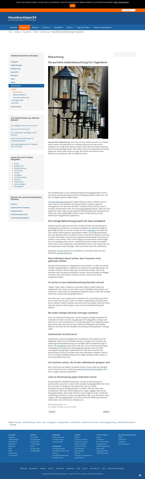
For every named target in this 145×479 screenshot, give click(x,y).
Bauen (99, 437)
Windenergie (34, 449)
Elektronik (121, 442)
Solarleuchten (62, 346)
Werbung (23, 468)
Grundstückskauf (20, 177)
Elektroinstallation (19, 95)
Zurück (52, 412)
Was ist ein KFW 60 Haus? (20, 129)
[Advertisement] (49, 43)
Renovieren (101, 449)
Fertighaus (18, 175)
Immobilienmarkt (58, 449)
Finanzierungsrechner (19, 214)
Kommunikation (124, 444)
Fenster (17, 173)
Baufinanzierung (20, 168)
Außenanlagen (16, 65)
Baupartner (33, 468)
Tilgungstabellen (102, 451)
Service (85, 468)
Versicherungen (19, 184)
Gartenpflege (79, 451)
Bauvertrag (18, 170)
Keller (13, 82)
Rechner (14, 204)
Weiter (106, 412)
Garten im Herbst (80, 444)
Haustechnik (27, 32)
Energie (34, 27)
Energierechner (17, 211)
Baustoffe (14, 72)
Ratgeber (14, 62)
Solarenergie (18, 182)
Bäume (77, 437)
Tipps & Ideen (79, 458)
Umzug (55, 453)
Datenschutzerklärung (116, 468)
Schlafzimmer (76, 422)
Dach (13, 79)
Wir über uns (94, 468)
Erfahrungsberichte (103, 446)
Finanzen (45, 27)
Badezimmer (19, 166)
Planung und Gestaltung (82, 455)
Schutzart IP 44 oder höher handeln (89, 369)
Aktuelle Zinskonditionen (127, 422)
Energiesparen (35, 439)
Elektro (36, 32)
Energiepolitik (35, 451)
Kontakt (43, 468)
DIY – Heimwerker (103, 442)
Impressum (70, 468)
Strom (32, 446)
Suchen (50, 468)
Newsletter (60, 468)
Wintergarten (19, 186)
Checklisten (101, 439)
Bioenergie (34, 437)
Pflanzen (77, 453)
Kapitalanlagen (57, 442)
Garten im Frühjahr (81, 439)
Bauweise (14, 75)
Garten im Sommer (81, 442)
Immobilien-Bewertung (60, 455)
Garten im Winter (80, 446)
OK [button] (72, 6)
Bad (43, 422)
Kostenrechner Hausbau (20, 207)
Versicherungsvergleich (20, 218)
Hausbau (24, 27)
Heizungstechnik (17, 100)
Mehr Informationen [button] (121, 2)
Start (10, 32)
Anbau (16, 164)
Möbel (120, 437)
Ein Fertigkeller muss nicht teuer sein (24, 125)
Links (103, 468)
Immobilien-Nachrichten (60, 451)
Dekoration (91, 230)
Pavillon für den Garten (90, 422)
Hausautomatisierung (21, 97)
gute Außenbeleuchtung (60, 202)
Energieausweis (58, 458)
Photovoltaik (34, 442)
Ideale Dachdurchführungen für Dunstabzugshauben (22, 139)
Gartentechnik (79, 449)
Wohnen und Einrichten (102, 27)
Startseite (13, 27)
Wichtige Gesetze (103, 453)
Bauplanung (15, 69)
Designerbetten (63, 422)
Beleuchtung (45, 32)
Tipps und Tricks (83, 27)
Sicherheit (14, 103)
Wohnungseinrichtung (108, 422)
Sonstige (13, 425)
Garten (69, 27)
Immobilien (58, 27)
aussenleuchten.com (64, 253)
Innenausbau (16, 107)
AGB (78, 468)
